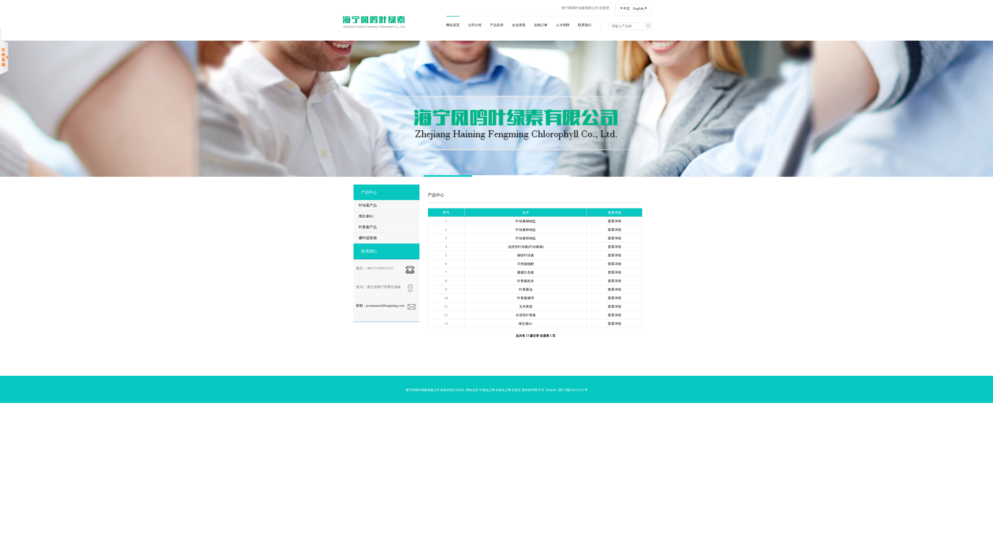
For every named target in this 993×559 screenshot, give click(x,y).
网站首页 (453, 25)
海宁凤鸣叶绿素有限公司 (422, 390)
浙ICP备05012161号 (573, 390)
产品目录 (496, 25)
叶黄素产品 (368, 227)
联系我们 (584, 25)
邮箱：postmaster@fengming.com (380, 305)
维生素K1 (366, 216)
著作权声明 (529, 390)
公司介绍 (475, 25)
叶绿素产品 (368, 205)
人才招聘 (562, 25)
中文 (624, 8)
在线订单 (540, 25)
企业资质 (518, 25)
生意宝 (516, 390)
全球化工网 (503, 390)
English (640, 8)
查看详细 (614, 221)
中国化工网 (487, 390)
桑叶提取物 (368, 238)
